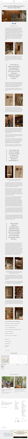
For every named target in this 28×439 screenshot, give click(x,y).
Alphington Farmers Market (8, 335)
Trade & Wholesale (16, 405)
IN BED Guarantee (23, 404)
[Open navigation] (1, 1)
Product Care (23, 405)
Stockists (16, 406)
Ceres (6, 329)
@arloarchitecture (7, 345)
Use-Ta (6, 331)
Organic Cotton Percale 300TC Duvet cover (3, 364)
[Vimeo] (22, 421)
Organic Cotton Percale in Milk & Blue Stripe (14, 180)
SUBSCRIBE (20, 437)
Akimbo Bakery (12, 325)
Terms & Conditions (23, 414)
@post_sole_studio (7, 343)
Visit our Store (17, 403)
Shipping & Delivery (23, 412)
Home (2, 3)
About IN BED (17, 402)
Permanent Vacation (11, 36)
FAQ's (22, 402)
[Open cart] (26, 1)
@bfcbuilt (6, 346)
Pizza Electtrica (7, 327)
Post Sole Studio (17, 34)
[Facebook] (22, 420)
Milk (1, 365)
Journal (4, 3)
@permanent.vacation (8, 341)
